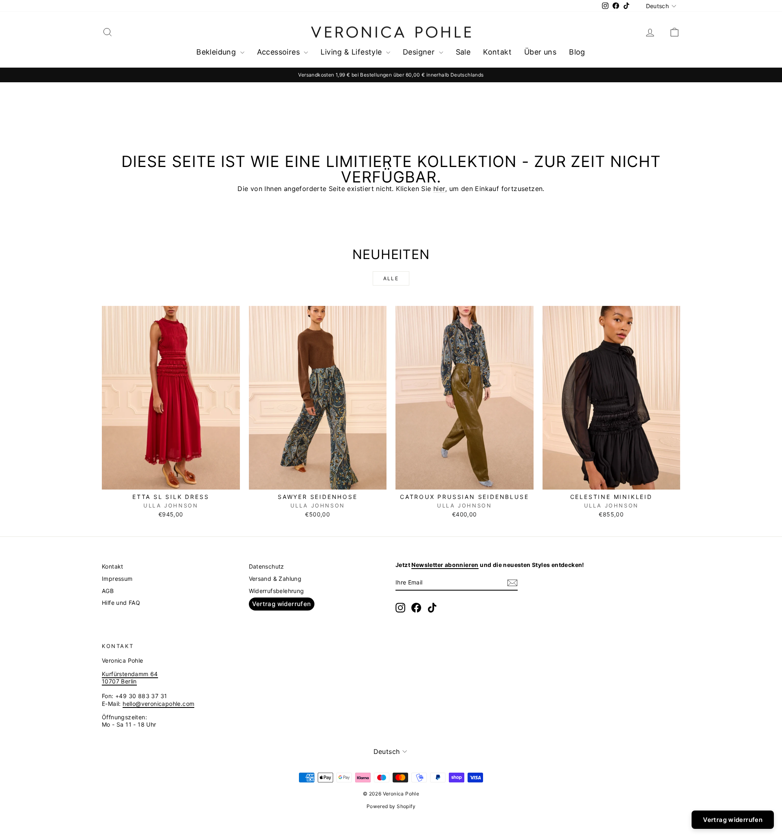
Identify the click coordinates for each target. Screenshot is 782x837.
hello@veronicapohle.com (158, 703)
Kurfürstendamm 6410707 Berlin (130, 677)
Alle (391, 278)
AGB (108, 590)
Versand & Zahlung (275, 578)
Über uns (540, 52)
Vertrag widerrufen (281, 604)
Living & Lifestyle (352, 52)
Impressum (117, 578)
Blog (577, 52)
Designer (420, 52)
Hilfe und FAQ (121, 602)
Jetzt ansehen (171, 480)
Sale (463, 52)
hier (439, 189)
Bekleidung (217, 52)
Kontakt (497, 52)
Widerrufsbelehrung (276, 590)
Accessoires (279, 52)
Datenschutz (266, 566)
